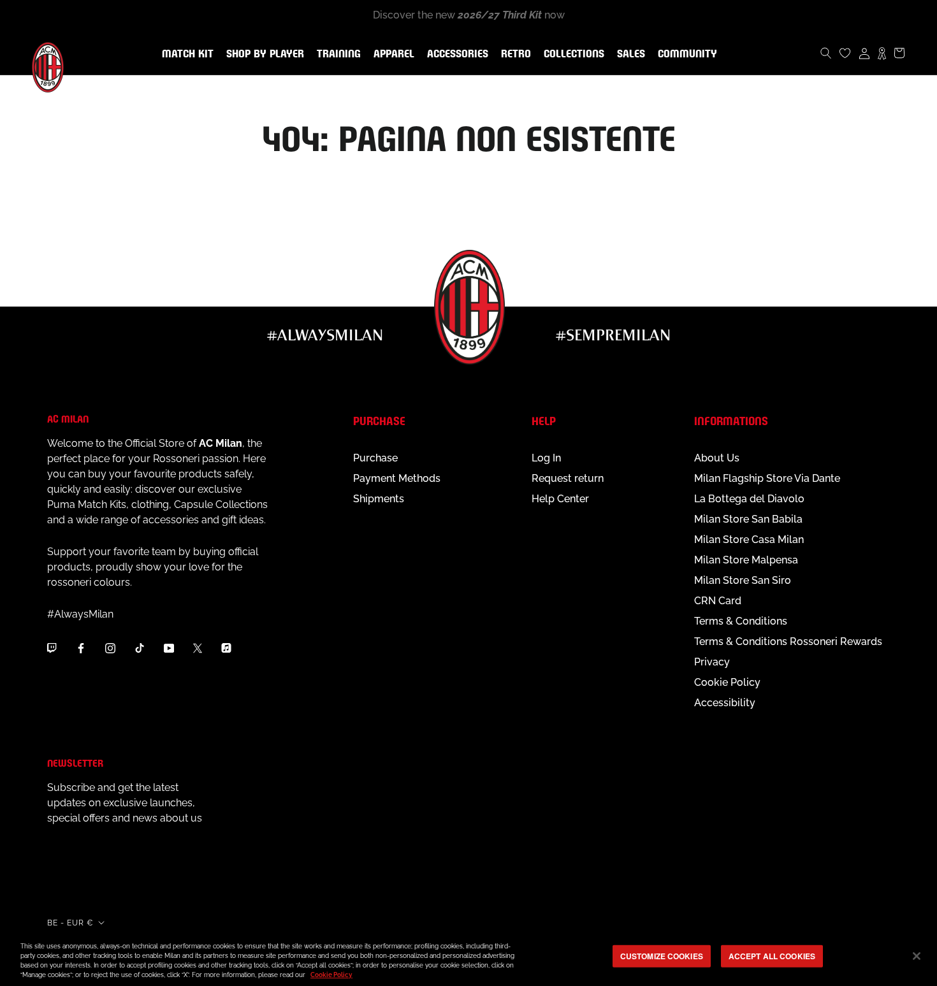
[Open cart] (899, 53)
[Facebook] (81, 648)
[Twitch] (52, 648)
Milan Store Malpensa (746, 560)
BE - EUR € (70, 922)
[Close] (917, 956)
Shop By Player (265, 54)
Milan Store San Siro (742, 580)
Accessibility (724, 703)
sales (628, 54)
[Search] (826, 53)
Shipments (378, 499)
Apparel (391, 54)
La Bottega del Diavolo (749, 499)
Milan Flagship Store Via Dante (767, 478)
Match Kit (185, 54)
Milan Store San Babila (748, 519)
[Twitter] (197, 648)
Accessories (455, 54)
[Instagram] (110, 648)
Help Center (560, 499)
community (685, 54)
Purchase (375, 458)
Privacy (712, 662)
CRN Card (717, 601)
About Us (716, 458)
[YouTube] (169, 648)
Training (336, 54)
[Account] (864, 53)
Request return (568, 478)
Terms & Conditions (740, 621)
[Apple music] (226, 648)
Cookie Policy (727, 682)
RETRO (513, 54)
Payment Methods (396, 478)
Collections (571, 54)
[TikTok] (139, 648)
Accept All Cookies (772, 956)
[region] (468, 957)
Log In (546, 458)
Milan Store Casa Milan (749, 539)
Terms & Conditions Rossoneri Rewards (788, 641)
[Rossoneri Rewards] (882, 53)
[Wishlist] (845, 53)
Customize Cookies (661, 956)
